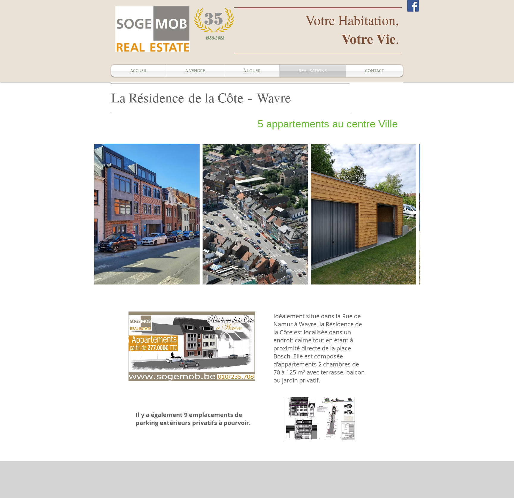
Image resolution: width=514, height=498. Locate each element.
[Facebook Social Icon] (413, 6)
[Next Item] (409, 214)
